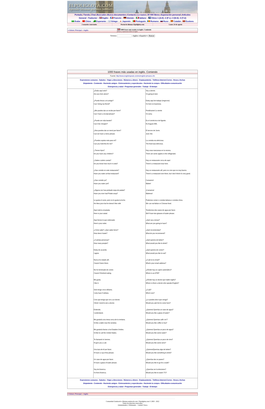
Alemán (130, 18)
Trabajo (145, 87)
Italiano (143, 18)
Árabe (77, 21)
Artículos (186, 15)
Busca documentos (116, 15)
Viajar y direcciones (114, 80)
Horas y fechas (179, 80)
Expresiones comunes (89, 80)
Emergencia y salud (115, 87)
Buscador (101, 15)
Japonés (126, 21)
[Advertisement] (132, 53)
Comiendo (98, 83)
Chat (93, 15)
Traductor (92, 18)
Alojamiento (88, 83)
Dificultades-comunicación (171, 83)
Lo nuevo (141, 15)
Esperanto (101, 21)
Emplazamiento (145, 80)
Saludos (102, 80)
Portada (78, 15)
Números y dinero (131, 80)
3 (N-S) (175, 18)
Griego (114, 21)
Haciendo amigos (110, 83)
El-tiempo (153, 87)
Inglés (105, 18)
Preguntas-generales (133, 87)
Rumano (154, 21)
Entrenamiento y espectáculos (130, 83)
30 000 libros (153, 15)
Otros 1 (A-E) (158, 18)
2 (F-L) (168, 18)
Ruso (165, 21)
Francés (117, 18)
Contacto (131, 15)
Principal (78, 30)
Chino (88, 21)
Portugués (140, 21)
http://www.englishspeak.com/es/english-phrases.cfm (135, 76)
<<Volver (71, 30)
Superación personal (171, 15)
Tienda (86, 15)
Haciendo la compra (152, 83)
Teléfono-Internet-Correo (162, 80)
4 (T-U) (182, 18)
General (82, 18)
